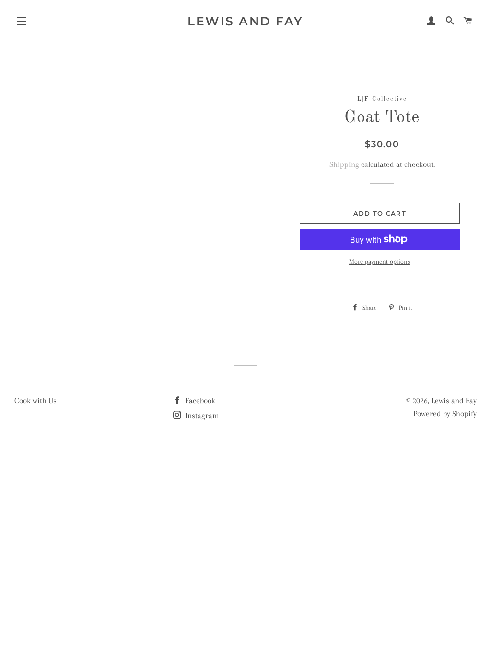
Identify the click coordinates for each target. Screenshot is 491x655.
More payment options (379, 261)
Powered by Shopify (445, 413)
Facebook (199, 400)
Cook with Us (35, 400)
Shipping (344, 164)
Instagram (201, 415)
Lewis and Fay (245, 21)
